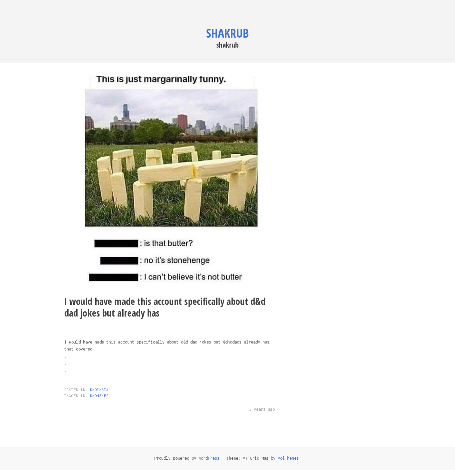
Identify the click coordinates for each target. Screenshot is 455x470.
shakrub (227, 33)
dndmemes (99, 396)
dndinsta (99, 390)
